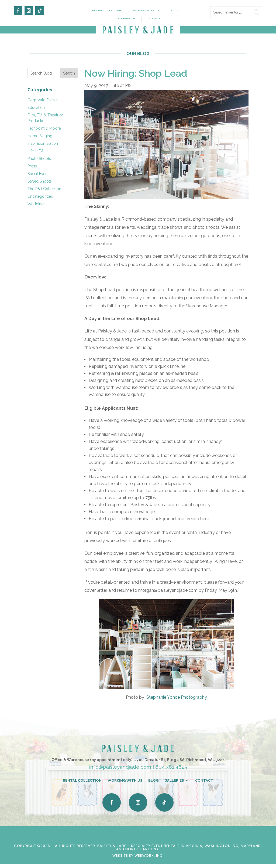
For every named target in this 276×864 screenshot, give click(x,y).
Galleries (123, 18)
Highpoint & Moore (44, 128)
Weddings (36, 204)
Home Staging (39, 136)
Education (36, 107)
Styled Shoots (39, 181)
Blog (174, 10)
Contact (153, 18)
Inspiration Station (42, 143)
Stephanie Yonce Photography (176, 697)
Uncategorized (40, 196)
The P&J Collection (44, 189)
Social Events (38, 174)
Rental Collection (106, 10)
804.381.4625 (171, 767)
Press (32, 166)
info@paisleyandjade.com (120, 767)
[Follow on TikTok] (39, 10)
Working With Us (146, 10)
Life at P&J (36, 151)
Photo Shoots (39, 158)
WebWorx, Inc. (149, 855)
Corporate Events (42, 100)
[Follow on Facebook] (18, 10)
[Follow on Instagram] (29, 10)
